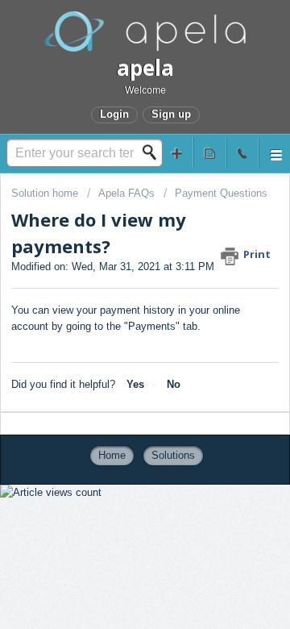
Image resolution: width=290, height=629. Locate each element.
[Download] (115, 299)
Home (112, 455)
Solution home (46, 193)
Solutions (173, 455)
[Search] (154, 152)
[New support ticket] (177, 152)
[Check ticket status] (209, 152)
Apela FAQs (126, 193)
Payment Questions (221, 193)
